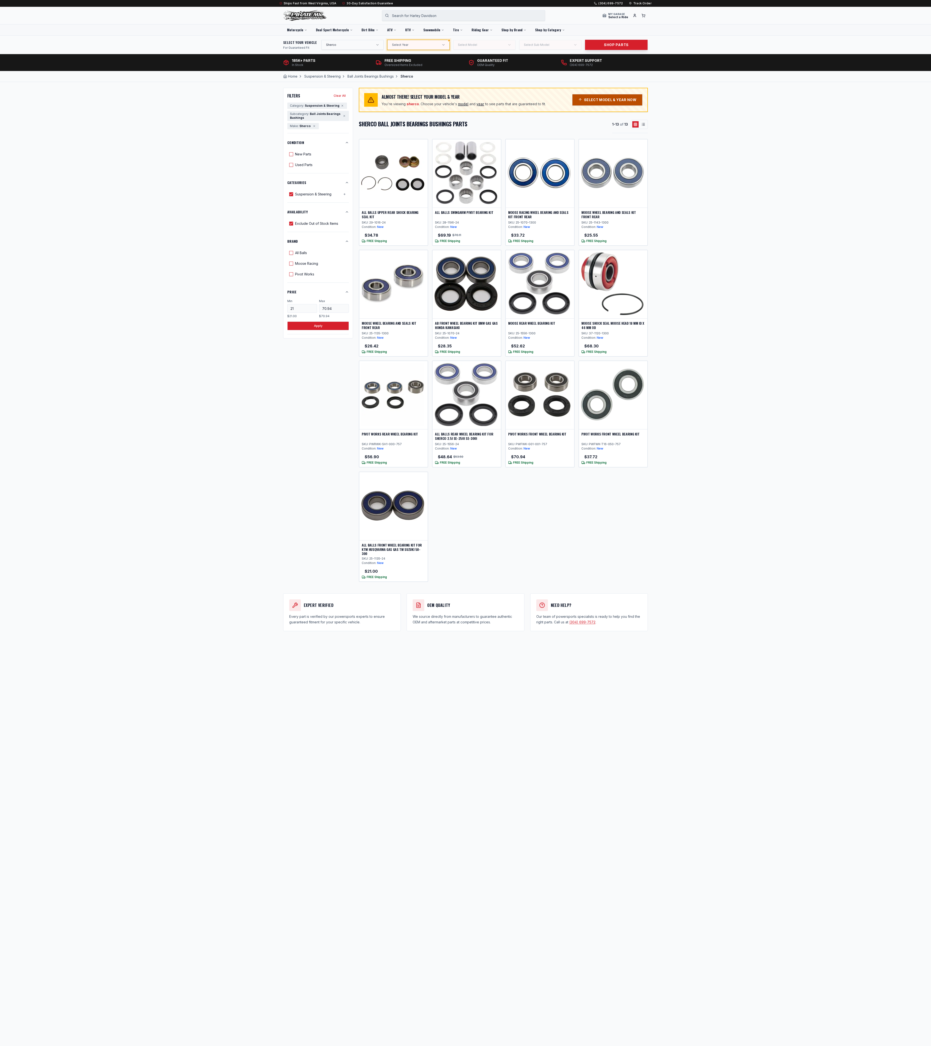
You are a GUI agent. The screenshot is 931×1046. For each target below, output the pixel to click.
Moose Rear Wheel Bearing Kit (531, 323)
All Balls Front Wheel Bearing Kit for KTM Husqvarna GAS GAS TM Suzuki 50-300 (392, 549)
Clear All (340, 95)
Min (289, 301)
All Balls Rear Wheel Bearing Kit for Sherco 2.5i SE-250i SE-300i (464, 436)
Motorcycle (295, 29)
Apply (318, 326)
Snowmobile (431, 29)
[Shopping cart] (643, 15)
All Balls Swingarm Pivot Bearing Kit (464, 212)
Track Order (642, 3)
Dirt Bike (368, 29)
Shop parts (616, 45)
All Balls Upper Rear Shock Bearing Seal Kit (390, 214)
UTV (408, 29)
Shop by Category (548, 29)
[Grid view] (635, 124)
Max (322, 301)
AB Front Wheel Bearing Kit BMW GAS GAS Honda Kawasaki (466, 325)
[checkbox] (291, 154)
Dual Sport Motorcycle (332, 29)
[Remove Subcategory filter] (344, 116)
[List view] (643, 124)
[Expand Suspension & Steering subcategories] (344, 194)
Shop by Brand (511, 29)
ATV (390, 29)
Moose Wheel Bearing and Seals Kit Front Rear (608, 214)
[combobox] (463, 15)
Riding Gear (480, 29)
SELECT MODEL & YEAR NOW (610, 100)
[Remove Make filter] (314, 126)
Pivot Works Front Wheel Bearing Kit (537, 433)
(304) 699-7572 (610, 3)
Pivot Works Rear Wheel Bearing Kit (390, 433)
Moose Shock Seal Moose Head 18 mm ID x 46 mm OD (612, 325)
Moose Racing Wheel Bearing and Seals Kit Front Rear (538, 214)
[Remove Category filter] (342, 106)
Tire (456, 29)
